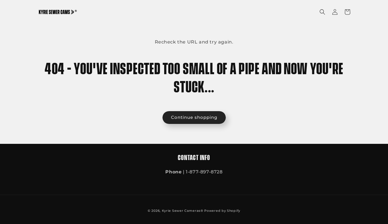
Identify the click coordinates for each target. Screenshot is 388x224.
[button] (322, 12)
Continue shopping (194, 117)
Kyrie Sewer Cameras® (182, 211)
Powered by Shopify (222, 211)
